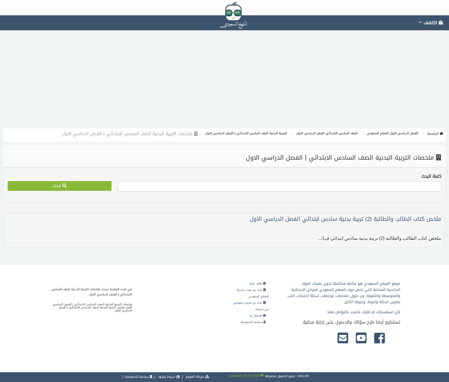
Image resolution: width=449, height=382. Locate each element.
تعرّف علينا (256, 283)
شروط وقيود (166, 377)
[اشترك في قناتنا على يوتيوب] (361, 338)
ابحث (57, 186)
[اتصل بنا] (343, 338)
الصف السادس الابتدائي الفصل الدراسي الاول (327, 133)
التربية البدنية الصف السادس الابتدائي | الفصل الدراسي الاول (246, 133)
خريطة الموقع (195, 377)
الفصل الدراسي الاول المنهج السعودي (392, 133)
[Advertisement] (224, 82)
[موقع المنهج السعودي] (224, 7)
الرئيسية (433, 133)
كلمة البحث (431, 176)
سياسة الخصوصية (252, 322)
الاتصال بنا (256, 315)
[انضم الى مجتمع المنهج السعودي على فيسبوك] (379, 338)
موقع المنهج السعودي (244, 375)
